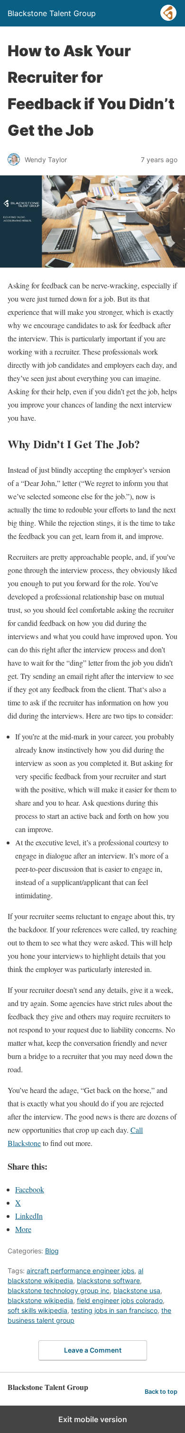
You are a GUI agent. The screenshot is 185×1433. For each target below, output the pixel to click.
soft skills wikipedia (37, 1310)
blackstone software (108, 1281)
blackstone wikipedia (40, 1300)
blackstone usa (136, 1290)
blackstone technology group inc (59, 1290)
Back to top (161, 1391)
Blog (52, 1251)
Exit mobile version (92, 1419)
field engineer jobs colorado (120, 1300)
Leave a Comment (92, 1350)
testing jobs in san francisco (114, 1310)
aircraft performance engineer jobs (80, 1271)
